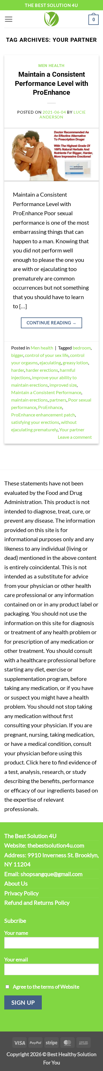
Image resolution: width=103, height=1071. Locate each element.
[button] (8, 19)
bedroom (82, 347)
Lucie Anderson (62, 114)
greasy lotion (75, 362)
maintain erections (29, 399)
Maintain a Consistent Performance (46, 392)
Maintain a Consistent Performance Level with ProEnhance (51, 83)
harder (17, 370)
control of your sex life (46, 355)
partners (57, 399)
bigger (17, 355)
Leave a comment (75, 437)
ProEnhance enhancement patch (43, 414)
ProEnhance (50, 407)
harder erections (42, 370)
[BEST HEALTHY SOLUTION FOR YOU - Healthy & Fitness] (51, 19)
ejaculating (50, 362)
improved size (63, 385)
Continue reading (51, 322)
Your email (16, 959)
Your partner (71, 429)
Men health (51, 65)
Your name (16, 933)
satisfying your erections (35, 422)
